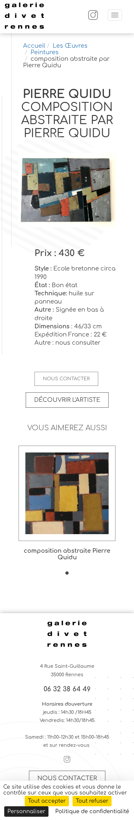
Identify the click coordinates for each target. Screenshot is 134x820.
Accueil (34, 45)
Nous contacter (66, 378)
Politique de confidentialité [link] (92, 811)
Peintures (45, 52)
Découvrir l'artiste (67, 400)
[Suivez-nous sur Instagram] (93, 18)
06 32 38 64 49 (67, 689)
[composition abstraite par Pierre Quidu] (67, 191)
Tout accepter (47, 801)
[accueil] (24, 28)
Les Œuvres (70, 45)
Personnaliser (26, 811)
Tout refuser (92, 801)
